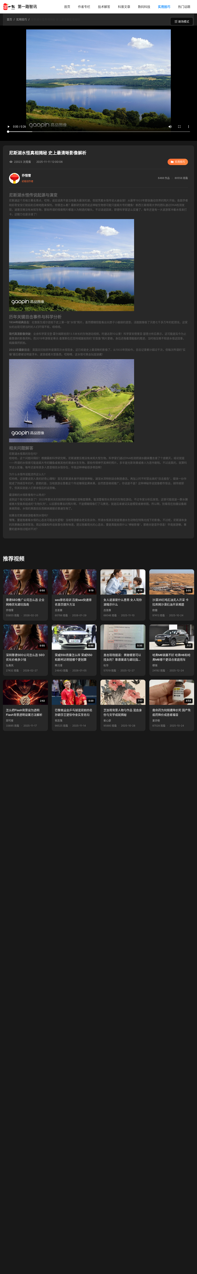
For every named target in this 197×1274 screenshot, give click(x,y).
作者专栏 (84, 6)
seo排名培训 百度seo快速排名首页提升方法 (73, 602)
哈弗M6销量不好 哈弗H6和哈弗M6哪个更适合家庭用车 (171, 657)
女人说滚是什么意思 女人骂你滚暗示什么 (123, 602)
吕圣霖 (58, 610)
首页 (67, 6)
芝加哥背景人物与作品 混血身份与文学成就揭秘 (123, 712)
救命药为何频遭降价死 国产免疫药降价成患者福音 (171, 712)
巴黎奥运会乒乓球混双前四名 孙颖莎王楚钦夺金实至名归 (73, 712)
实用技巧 (164, 6)
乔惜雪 (9, 610)
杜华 (106, 665)
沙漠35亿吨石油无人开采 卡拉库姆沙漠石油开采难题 (170, 602)
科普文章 (124, 6)
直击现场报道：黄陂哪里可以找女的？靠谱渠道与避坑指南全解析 (122, 658)
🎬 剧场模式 (181, 21)
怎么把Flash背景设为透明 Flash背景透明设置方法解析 (24, 712)
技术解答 (104, 6)
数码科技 (144, 6)
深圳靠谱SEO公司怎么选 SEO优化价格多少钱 (25, 657)
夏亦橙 (156, 720)
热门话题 (184, 6)
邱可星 (9, 720)
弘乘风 (9, 665)
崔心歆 (107, 720)
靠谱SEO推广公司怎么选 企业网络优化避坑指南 (25, 602)
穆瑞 (154, 665)
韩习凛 (58, 665)
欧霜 (154, 610)
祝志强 (58, 720)
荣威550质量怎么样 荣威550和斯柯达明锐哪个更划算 (73, 657)
